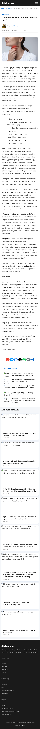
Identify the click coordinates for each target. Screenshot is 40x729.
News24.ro (11, 350)
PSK (23, 725)
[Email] (28, 359)
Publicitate (4, 693)
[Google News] (8, 359)
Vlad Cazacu (15, 26)
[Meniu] (36, 2)
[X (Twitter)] (20, 359)
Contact (4, 687)
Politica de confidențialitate (10, 711)
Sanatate (9, 8)
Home (3, 705)
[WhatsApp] (24, 359)
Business (4, 666)
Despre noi (4, 684)
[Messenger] (12, 359)
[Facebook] (16, 359)
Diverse (3, 663)
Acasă (2, 8)
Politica (3, 673)
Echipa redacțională (7, 690)
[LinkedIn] (32, 359)
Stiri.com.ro (7, 646)
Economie (4, 669)
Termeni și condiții (7, 708)
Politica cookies (6, 714)
